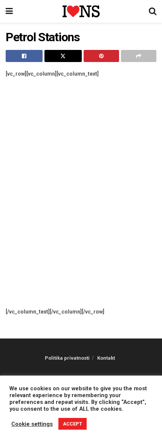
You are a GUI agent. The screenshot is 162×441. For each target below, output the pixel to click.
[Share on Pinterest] (101, 56)
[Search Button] (152, 11)
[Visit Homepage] (81, 11)
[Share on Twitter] (62, 56)
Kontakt (106, 358)
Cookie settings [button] (32, 424)
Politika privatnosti (67, 358)
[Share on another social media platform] (138, 56)
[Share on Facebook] (24, 56)
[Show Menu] (9, 11)
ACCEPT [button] (72, 424)
